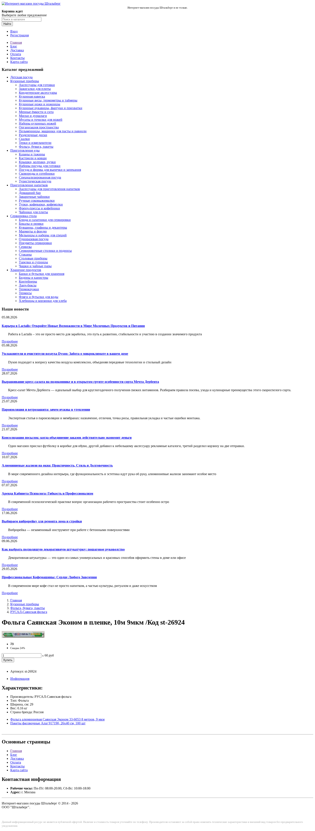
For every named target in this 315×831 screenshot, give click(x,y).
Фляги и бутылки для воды (38, 297)
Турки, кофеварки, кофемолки (41, 204)
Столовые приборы (33, 258)
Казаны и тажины (32, 154)
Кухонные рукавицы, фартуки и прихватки (50, 108)
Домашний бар (30, 193)
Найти (7, 23)
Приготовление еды (25, 150)
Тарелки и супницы (33, 262)
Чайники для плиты (33, 212)
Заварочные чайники (34, 196)
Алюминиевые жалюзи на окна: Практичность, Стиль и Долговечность (57, 465)
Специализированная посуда (40, 177)
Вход (14, 31)
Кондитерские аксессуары (38, 92)
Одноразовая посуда (33, 239)
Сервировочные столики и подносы (45, 250)
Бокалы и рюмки (31, 223)
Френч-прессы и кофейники (39, 208)
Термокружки (29, 289)
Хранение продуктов (25, 270)
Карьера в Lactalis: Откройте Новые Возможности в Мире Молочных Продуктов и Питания (73, 326)
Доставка (17, 50)
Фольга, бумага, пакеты (36, 146)
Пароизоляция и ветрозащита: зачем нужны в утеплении (46, 409)
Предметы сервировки (35, 243)
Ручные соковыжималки (37, 200)
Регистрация (19, 35)
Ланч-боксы (27, 285)
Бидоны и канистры (33, 277)
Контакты (17, 58)
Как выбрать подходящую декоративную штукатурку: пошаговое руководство (63, 549)
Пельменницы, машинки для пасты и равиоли (53, 131)
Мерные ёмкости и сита (36, 112)
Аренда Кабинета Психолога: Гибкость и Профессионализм (47, 493)
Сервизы (25, 247)
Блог (13, 46)
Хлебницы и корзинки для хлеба (43, 301)
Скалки (24, 139)
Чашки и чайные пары (35, 266)
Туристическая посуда (35, 181)
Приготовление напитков (29, 185)
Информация (19, 678)
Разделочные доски (33, 135)
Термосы (25, 293)
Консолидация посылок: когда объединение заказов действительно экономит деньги (67, 437)
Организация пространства (39, 127)
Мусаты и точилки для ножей (40, 119)
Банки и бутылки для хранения (41, 274)
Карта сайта (19, 62)
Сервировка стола (23, 216)
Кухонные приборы (24, 81)
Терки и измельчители (35, 143)
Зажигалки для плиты (35, 89)
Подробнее (10, 341)
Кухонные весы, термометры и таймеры (48, 100)
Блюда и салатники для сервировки (45, 220)
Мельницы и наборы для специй (43, 235)
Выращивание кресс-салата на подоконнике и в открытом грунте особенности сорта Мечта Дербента (80, 381)
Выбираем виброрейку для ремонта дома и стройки (42, 521)
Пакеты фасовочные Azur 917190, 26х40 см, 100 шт (48, 723)
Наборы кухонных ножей (37, 123)
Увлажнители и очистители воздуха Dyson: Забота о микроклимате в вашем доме (65, 353)
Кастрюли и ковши (33, 158)
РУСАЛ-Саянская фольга (28, 612)
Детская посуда (21, 77)
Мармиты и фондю (33, 231)
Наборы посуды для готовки (39, 166)
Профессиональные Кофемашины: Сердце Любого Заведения (49, 577)
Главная (16, 42)
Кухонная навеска (32, 96)
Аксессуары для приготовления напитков (49, 189)
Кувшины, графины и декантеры (43, 227)
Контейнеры (28, 281)
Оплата (15, 54)
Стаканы (25, 254)
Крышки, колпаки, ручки (37, 162)
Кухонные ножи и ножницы (39, 104)
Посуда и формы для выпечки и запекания (50, 170)
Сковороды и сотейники (37, 173)
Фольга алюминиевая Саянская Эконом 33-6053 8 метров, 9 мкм (57, 719)
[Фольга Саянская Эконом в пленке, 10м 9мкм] (23, 637)
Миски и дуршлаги (33, 116)
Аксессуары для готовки (37, 85)
